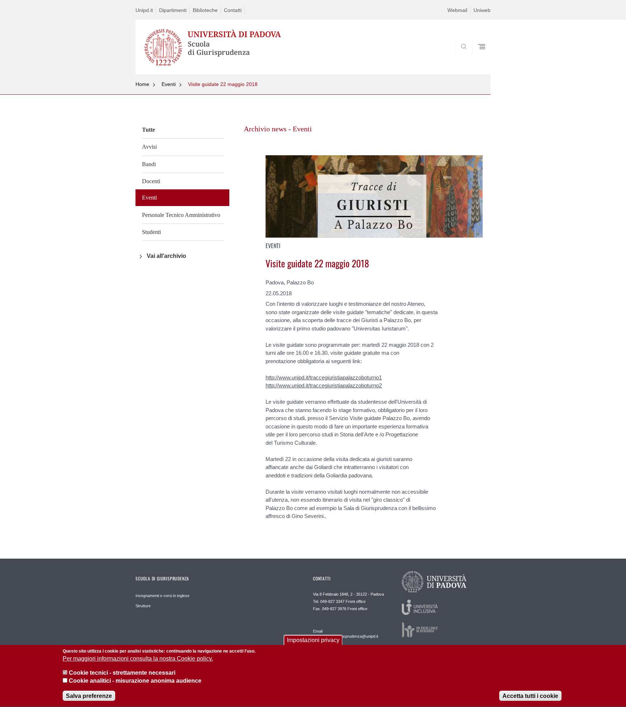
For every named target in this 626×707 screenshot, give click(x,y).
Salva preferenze (89, 696)
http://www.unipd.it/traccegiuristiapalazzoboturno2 (324, 385)
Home (142, 84)
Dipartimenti (173, 10)
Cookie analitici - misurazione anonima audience (135, 681)
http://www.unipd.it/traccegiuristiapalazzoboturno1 (324, 377)
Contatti (233, 10)
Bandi (149, 164)
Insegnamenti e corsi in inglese (162, 595)
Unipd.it (144, 10)
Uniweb (482, 10)
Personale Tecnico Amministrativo (181, 215)
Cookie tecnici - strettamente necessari (122, 673)
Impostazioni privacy (313, 640)
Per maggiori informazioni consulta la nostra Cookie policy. (138, 659)
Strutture (143, 606)
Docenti (151, 181)
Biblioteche (205, 10)
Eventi (169, 84)
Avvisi (149, 147)
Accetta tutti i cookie (530, 696)
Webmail (457, 10)
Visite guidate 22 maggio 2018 (223, 84)
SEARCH (477, 56)
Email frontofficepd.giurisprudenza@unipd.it (345, 633)
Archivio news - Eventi (278, 129)
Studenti (151, 232)
